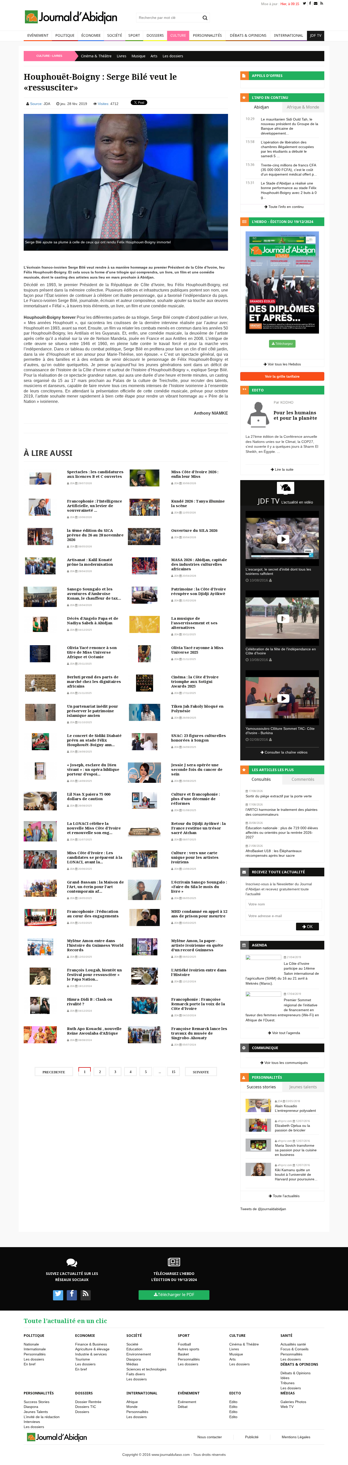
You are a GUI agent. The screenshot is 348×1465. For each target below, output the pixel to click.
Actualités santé (293, 1344)
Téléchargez (284, 344)
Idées (284, 1378)
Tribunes (287, 1383)
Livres (121, 56)
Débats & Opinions (248, 35)
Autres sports (188, 1349)
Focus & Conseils (294, 1349)
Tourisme (82, 1359)
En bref (29, 1364)
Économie (91, 35)
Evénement (38, 35)
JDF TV (315, 35)
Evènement (189, 1393)
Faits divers (135, 1374)
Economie (85, 1335)
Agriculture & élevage (92, 1349)
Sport (134, 35)
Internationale (35, 1349)
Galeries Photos (293, 1402)
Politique (64, 35)
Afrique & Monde (303, 107)
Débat (183, 1407)
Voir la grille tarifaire (282, 376)
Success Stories (36, 1402)
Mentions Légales (296, 1437)
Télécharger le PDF (176, 1294)
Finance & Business (91, 1344)
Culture (178, 35)
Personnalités (207, 35)
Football (184, 1344)
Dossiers (155, 35)
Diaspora (133, 1359)
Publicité (252, 1437)
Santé (286, 1335)
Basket (183, 1354)
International (288, 35)
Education (134, 1349)
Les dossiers (173, 56)
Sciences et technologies (146, 1369)
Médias (132, 1364)
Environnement (138, 1354)
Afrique (132, 1402)
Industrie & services (91, 1354)
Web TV (286, 1407)
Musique (138, 56)
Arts (154, 56)
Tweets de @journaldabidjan (263, 1209)
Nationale (31, 1344)
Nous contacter (209, 1437)
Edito (235, 1393)
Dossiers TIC (85, 1407)
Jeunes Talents (36, 1412)
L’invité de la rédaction (42, 1417)
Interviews (32, 1422)
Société (114, 35)
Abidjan (261, 107)
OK (309, 926)
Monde (132, 1407)
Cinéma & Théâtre (96, 56)
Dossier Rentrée (88, 1402)
